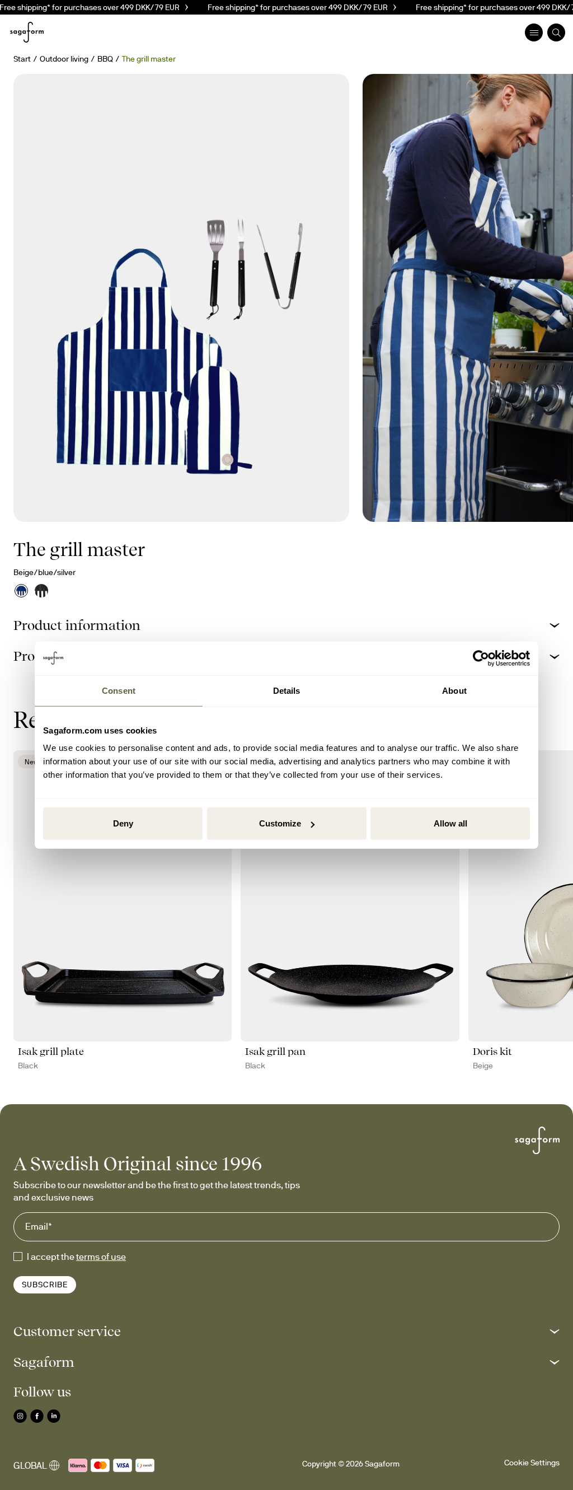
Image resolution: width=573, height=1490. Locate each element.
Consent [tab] (118, 690)
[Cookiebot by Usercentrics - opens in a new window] (481, 658)
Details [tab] (286, 690)
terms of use (101, 1256)
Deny (123, 823)
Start (22, 58)
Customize (280, 823)
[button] (286, 625)
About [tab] (454, 690)
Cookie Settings (532, 1462)
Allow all (450, 823)
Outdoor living (64, 58)
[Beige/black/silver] (41, 591)
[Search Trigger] (556, 32)
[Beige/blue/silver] (21, 591)
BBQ (105, 58)
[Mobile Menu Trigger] (534, 32)
